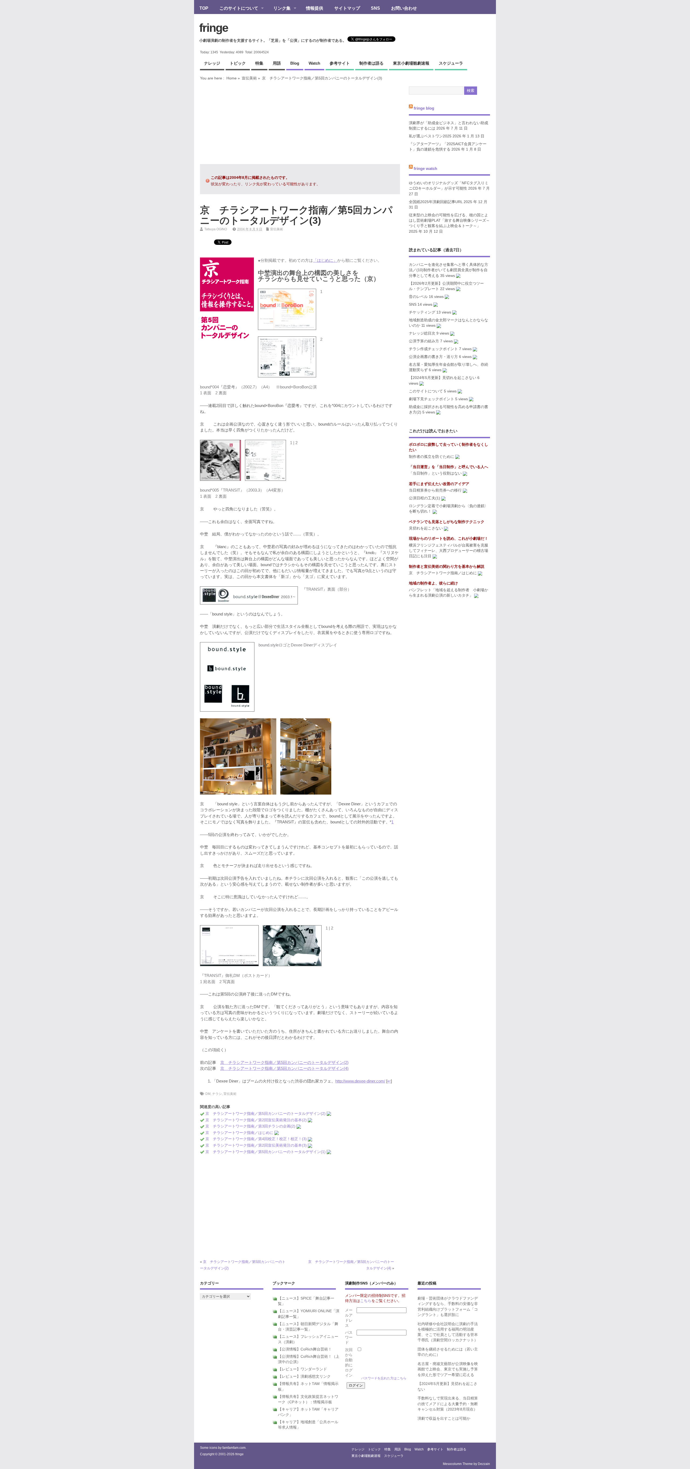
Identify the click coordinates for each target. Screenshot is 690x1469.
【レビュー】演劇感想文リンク (304, 1376)
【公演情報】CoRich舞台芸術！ (305, 1349)
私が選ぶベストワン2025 (430, 136)
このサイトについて (236, 9)
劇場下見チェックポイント (431, 399)
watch (314, 63)
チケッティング (422, 312)
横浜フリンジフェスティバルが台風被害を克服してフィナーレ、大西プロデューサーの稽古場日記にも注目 (448, 550)
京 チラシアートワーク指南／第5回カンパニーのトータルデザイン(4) (284, 1068)
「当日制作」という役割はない (435, 473)
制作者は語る (371, 63)
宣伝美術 (249, 78)
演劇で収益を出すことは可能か (444, 1418)
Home (231, 78)
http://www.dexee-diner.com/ (360, 1081)
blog (294, 63)
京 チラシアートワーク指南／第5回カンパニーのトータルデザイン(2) (284, 1062)
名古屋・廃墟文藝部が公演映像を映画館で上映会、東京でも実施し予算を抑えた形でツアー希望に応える (448, 1369)
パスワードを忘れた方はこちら (383, 1378)
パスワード (349, 1338)
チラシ (217, 1094)
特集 (259, 63)
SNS (375, 8)
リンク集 (279, 9)
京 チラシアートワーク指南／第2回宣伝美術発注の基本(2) (256, 1120)
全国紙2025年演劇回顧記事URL (436, 202)
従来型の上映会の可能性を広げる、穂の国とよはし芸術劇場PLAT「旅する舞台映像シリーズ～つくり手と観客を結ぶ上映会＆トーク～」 (449, 220)
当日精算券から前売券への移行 (435, 490)
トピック (238, 63)
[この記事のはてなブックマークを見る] (329, 1114)
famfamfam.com (234, 1448)
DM (208, 1094)
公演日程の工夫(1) (424, 498)
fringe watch (425, 168)
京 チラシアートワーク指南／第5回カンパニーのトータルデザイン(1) (265, 1152)
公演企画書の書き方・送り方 (433, 357)
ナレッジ (212, 63)
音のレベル (418, 297)
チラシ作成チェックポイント (433, 349)
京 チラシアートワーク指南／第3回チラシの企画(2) (250, 1126)
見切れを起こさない (426, 528)
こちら (365, 1301)
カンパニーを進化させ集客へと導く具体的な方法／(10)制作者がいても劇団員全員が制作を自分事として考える (448, 270)
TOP (203, 8)
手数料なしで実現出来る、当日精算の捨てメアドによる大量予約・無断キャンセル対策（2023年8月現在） (448, 1403)
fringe (213, 27)
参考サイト (340, 63)
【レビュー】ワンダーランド (302, 1369)
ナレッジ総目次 (422, 333)
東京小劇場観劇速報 (411, 63)
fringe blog (424, 108)
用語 (277, 63)
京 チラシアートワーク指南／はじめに (239, 1133)
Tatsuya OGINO (215, 229)
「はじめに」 (325, 260)
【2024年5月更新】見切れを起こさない (442, 378)
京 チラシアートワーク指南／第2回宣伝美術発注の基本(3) (256, 1145)
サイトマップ (347, 8)
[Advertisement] (300, 122)
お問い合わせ (404, 8)
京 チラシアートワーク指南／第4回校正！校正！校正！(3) (256, 1139)
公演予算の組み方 (424, 341)
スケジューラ (451, 63)
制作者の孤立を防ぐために (431, 457)
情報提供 (314, 8)
